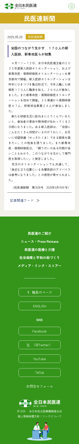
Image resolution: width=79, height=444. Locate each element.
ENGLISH (39, 305)
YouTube (39, 358)
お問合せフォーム (39, 386)
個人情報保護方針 (29, 416)
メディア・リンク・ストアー (40, 265)
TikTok (39, 372)
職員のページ (42, 292)
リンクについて (52, 416)
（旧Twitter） (42, 344)
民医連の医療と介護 (39, 249)
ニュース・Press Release (40, 241)
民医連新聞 (35, 37)
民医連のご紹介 (39, 233)
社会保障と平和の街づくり (39, 257)
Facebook (39, 331)
